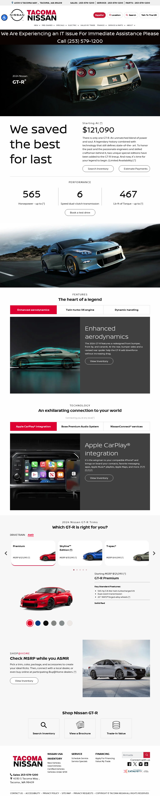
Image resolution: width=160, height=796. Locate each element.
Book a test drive (80, 212)
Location (116, 15)
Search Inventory (98, 168)
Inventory (55, 758)
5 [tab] (86, 570)
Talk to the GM (149, 15)
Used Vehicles (54, 765)
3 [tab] (80, 570)
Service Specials (79, 761)
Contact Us (16, 793)
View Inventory (99, 361)
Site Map (66, 793)
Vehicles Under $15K (57, 771)
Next (154, 553)
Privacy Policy (51, 793)
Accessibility (33, 793)
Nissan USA (55, 754)
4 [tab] (83, 570)
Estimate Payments (136, 168)
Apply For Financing (105, 758)
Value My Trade (102, 761)
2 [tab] (77, 570)
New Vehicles (54, 762)
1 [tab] (74, 570)
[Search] (146, 755)
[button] (4, 17)
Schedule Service (80, 758)
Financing (102, 754)
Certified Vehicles (56, 768)
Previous (6, 553)
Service (77, 754)
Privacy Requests (84, 793)
